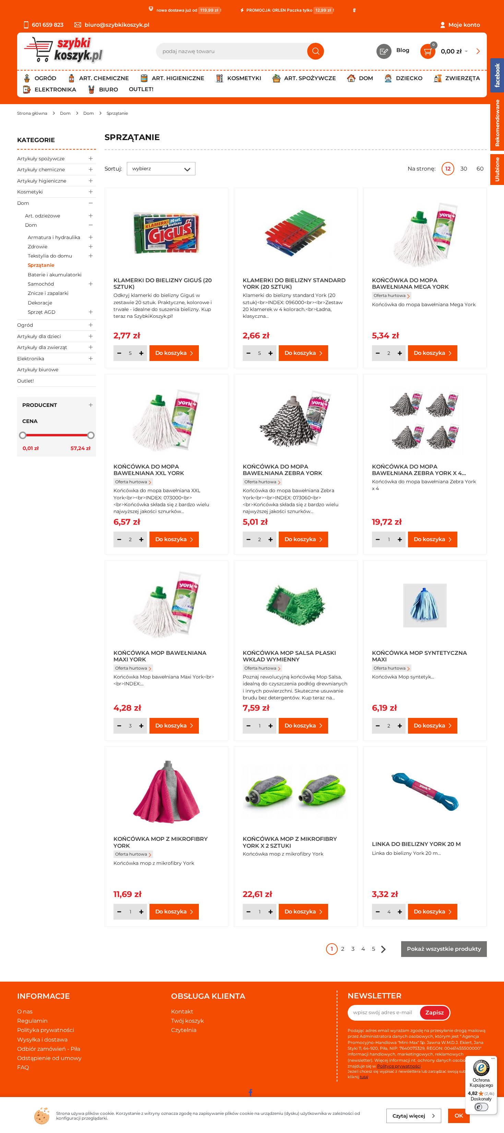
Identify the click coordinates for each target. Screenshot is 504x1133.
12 (448, 168)
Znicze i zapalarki (48, 293)
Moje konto (464, 25)
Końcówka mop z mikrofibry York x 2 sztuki (290, 842)
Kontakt (182, 1011)
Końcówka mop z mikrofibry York (160, 842)
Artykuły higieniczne (41, 181)
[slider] (22, 435)
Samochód (41, 284)
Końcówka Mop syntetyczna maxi (419, 656)
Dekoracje (40, 303)
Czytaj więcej (409, 1116)
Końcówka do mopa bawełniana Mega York (410, 283)
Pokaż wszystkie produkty (444, 949)
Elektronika (30, 359)
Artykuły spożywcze (40, 158)
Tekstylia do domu (50, 256)
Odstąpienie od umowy (49, 1058)
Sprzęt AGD (42, 312)
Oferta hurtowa (390, 295)
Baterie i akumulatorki (55, 275)
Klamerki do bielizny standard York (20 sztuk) (294, 283)
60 (480, 168)
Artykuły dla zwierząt (42, 347)
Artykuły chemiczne (41, 169)
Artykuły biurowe (37, 369)
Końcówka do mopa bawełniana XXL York (148, 469)
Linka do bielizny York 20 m (416, 844)
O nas (25, 1011)
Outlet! (141, 89)
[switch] (481, 1107)
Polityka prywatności (45, 1030)
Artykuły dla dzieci (39, 336)
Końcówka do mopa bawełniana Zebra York (282, 469)
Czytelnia (183, 1030)
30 (463, 168)
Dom (23, 203)
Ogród (25, 325)
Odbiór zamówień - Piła (48, 1049)
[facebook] (250, 1092)
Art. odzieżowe (42, 216)
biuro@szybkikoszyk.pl (117, 25)
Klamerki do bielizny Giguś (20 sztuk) (162, 283)
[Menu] (493, 1060)
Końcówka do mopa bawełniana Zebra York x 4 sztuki (417, 469)
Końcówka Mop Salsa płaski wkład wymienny (289, 656)
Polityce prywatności (399, 1066)
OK (459, 1115)
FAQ (23, 1067)
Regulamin (32, 1021)
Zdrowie (37, 247)
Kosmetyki (30, 192)
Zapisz (434, 1012)
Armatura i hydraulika (54, 237)
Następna (383, 949)
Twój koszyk (187, 1021)
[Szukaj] (315, 51)
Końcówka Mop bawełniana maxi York (159, 656)
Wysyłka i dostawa (42, 1039)
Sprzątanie (41, 265)
